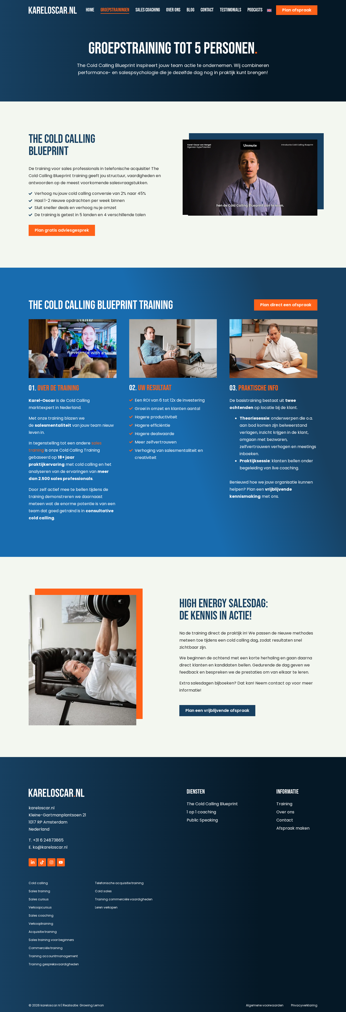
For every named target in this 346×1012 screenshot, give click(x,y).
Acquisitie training (43, 932)
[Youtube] (61, 862)
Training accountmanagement (53, 956)
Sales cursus (39, 899)
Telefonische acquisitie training (119, 883)
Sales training (39, 891)
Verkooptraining (41, 923)
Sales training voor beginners (51, 940)
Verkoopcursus (40, 907)
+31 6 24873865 (48, 840)
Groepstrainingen (115, 10)
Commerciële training (46, 948)
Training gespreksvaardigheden (54, 964)
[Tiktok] (42, 862)
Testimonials (230, 10)
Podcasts (254, 10)
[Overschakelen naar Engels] (269, 10)
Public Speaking (202, 820)
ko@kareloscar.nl (50, 847)
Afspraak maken (293, 828)
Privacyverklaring (304, 1005)
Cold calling (38, 883)
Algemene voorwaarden (264, 1005)
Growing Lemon (92, 1005)
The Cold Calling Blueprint (212, 804)
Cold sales (103, 891)
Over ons (173, 10)
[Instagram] (51, 862)
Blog (190, 10)
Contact (207, 10)
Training (284, 804)
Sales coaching (148, 10)
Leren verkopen (106, 907)
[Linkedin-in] (33, 862)
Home (90, 10)
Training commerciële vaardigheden (123, 899)
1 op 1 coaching (201, 812)
